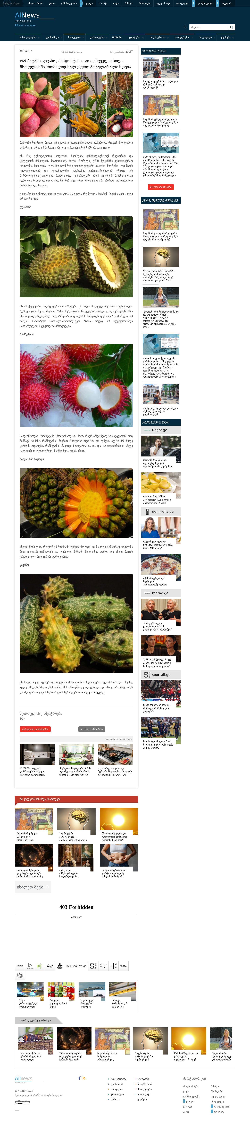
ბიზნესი (129, 3)
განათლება (97, 37)
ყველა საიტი (163, 3)
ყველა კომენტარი (92, 729)
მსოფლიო (74, 37)
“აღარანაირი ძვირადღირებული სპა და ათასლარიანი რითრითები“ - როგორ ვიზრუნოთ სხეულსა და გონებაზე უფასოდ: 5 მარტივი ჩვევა (161, 319)
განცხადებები (205, 3)
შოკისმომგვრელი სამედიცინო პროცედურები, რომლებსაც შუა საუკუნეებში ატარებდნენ (160, 122)
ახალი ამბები (35, 3)
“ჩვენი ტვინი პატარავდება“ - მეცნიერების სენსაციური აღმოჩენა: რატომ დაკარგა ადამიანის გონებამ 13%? (159, 276)
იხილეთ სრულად (92, 692)
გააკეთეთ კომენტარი (35, 729)
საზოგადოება (28, 37)
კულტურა (134, 37)
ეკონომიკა (52, 37)
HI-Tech (116, 37)
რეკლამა (227, 3)
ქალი (52, 3)
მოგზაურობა (157, 37)
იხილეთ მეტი (31, 887)
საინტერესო (182, 37)
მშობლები (145, 3)
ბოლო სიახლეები (161, 187)
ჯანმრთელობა (69, 3)
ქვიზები (225, 37)
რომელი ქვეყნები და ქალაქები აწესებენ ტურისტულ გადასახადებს (160, 84)
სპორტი (103, 3)
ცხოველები (182, 3)
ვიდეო (89, 3)
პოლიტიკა (205, 37)
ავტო (116, 3)
